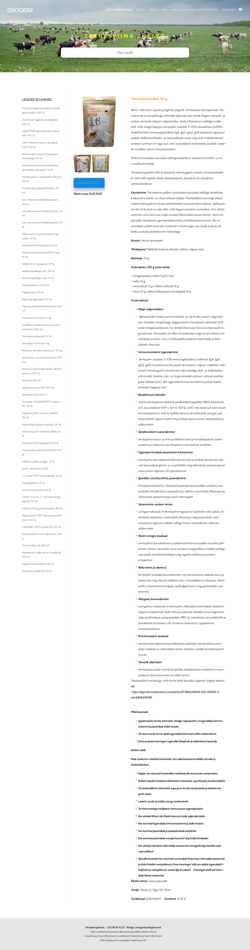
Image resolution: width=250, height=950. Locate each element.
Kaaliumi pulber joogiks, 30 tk (38, 461)
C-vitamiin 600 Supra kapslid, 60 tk (41, 475)
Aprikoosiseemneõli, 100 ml (38, 387)
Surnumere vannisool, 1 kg (36, 317)
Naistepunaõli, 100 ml (34, 394)
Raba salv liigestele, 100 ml (37, 299)
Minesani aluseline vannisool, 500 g (42, 350)
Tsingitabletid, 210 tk (33, 482)
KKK (164, 10)
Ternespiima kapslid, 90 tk (36, 336)
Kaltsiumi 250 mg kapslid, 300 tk (40, 443)
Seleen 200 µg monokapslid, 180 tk (42, 508)
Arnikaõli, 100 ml (31, 380)
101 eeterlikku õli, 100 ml (35, 545)
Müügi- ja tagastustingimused (194, 10)
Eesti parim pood (119, 10)
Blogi (141, 10)
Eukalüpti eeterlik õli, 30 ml (37, 571)
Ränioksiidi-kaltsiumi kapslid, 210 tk (41, 424)
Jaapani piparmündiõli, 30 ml (38, 564)
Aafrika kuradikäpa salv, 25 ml (38, 278)
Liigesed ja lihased (37, 100)
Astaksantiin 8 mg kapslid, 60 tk (39, 245)
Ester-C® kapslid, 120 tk (35, 468)
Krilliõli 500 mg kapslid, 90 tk (38, 264)
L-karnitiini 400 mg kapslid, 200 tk (41, 526)
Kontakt (228, 10)
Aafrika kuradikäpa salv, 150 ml (38, 271)
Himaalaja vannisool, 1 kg (35, 343)
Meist (153, 10)
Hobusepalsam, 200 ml (35, 285)
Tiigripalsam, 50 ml (33, 292)
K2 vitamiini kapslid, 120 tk (36, 490)
